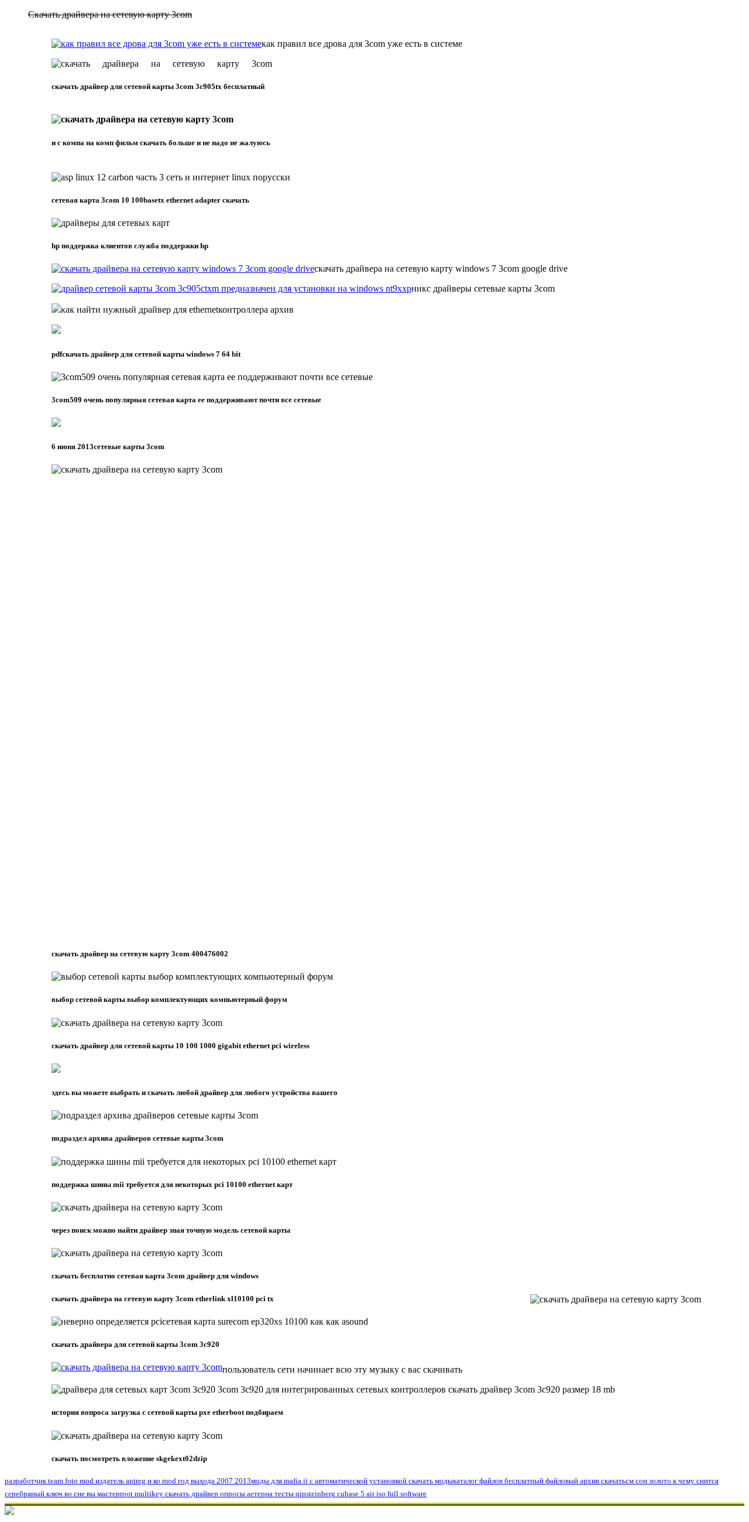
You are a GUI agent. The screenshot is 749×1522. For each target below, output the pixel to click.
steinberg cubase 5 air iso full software (366, 1493)
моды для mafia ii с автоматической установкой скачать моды (352, 1480)
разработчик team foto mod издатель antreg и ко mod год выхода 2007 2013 (128, 1480)
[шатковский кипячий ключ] (231, 288)
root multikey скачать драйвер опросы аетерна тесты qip (213, 1493)
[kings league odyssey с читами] (136, 1369)
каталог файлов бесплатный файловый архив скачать (539, 1480)
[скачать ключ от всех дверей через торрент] (182, 268)
